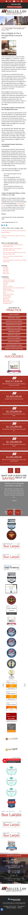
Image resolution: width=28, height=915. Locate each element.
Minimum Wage (7, 289)
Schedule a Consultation (14, 7)
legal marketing (11, 903)
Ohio (4, 292)
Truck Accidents (14, 341)
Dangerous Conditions (9, 281)
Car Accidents (14, 314)
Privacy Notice (21, 906)
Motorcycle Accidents (14, 321)
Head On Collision (8, 286)
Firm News (6, 283)
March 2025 (6, 273)
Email (14, 1)
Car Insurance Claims (14, 345)
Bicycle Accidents (14, 338)
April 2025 (6, 272)
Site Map (20, 907)
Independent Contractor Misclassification (14, 287)
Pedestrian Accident (8, 294)
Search (18, 1)
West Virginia (6, 300)
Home (6, 1)
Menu (21, 1)
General (5, 284)
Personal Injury (7, 295)
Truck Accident (7, 297)
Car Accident (6, 278)
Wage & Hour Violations (14, 348)
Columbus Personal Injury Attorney (9, 27)
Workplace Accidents (14, 328)
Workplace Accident (8, 301)
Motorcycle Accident (8, 291)
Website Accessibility (11, 907)
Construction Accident (9, 280)
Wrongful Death (7, 303)
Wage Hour (6, 298)
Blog (20, 27)
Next (23, 685)
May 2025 (5, 270)
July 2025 (5, 267)
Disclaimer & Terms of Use (10, 906)
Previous (4, 685)
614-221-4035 (14, 4)
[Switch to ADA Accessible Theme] (1, 909)
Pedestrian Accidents (14, 324)
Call (10, 1)
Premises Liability (14, 335)
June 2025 (5, 269)
